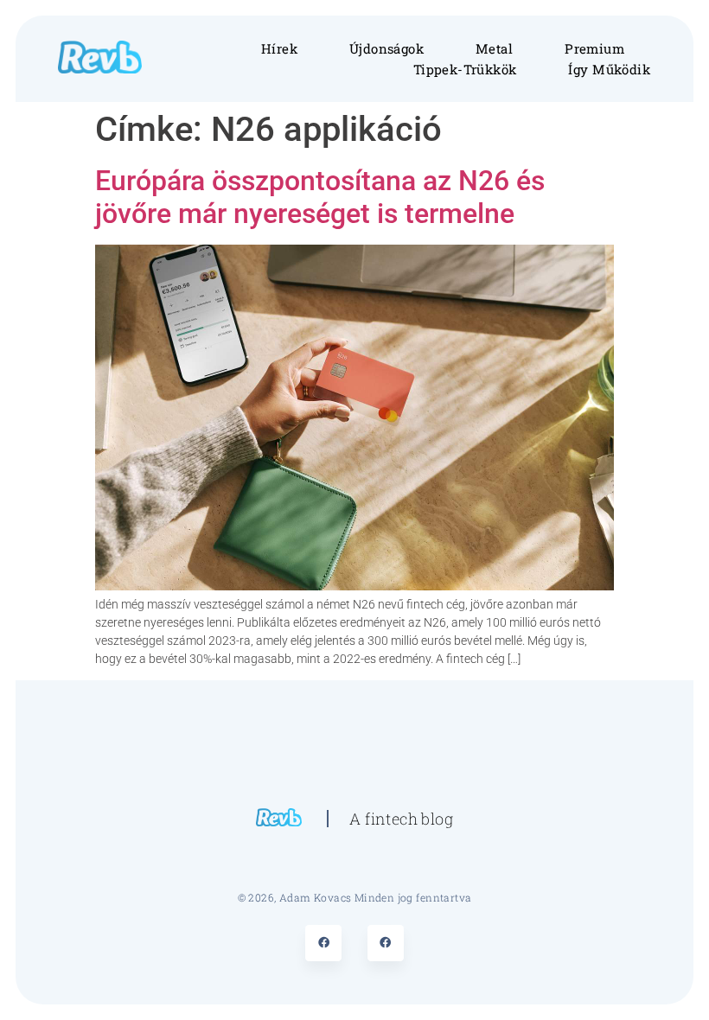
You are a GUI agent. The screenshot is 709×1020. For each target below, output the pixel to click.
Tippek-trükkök (465, 69)
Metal (494, 48)
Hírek (279, 48)
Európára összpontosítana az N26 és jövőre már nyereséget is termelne (320, 197)
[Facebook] (323, 943)
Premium (594, 48)
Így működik (609, 69)
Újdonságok (386, 48)
